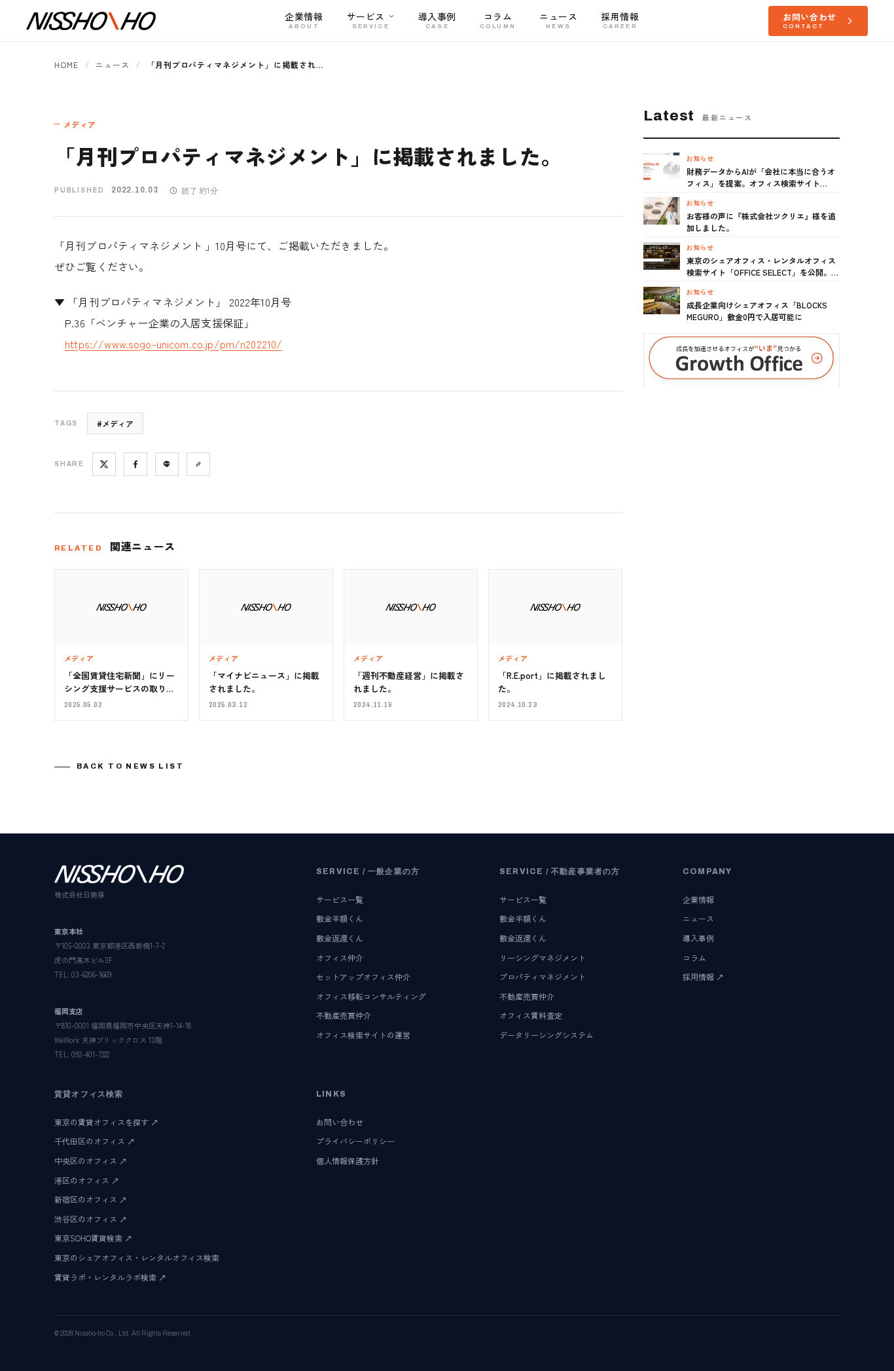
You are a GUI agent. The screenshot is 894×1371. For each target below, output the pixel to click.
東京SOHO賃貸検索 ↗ (93, 1237)
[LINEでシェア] (167, 464)
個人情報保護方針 (347, 1160)
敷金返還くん (339, 937)
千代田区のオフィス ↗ (94, 1140)
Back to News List (130, 766)
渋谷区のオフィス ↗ (90, 1218)
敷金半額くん (339, 918)
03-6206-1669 (91, 974)
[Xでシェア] (104, 464)
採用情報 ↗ (703, 976)
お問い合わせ (339, 1121)
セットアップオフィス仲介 (363, 976)
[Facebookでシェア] (135, 464)
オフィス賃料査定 (530, 1015)
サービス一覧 (339, 899)
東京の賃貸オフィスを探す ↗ (106, 1121)
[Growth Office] (741, 360)
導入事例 (698, 937)
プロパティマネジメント (542, 976)
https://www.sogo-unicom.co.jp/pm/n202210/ (173, 344)
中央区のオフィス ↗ (90, 1160)
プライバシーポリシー (355, 1140)
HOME (66, 64)
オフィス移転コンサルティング (371, 996)
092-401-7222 (90, 1054)
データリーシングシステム (546, 1034)
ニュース (113, 64)
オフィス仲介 (339, 957)
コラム (694, 957)
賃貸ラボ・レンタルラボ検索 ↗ (110, 1277)
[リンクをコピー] (198, 464)
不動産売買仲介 (343, 1015)
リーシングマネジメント (542, 957)
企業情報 (698, 899)
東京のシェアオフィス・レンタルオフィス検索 (136, 1257)
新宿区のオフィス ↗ (90, 1199)
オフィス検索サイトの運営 (363, 1034)
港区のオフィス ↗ (86, 1180)
